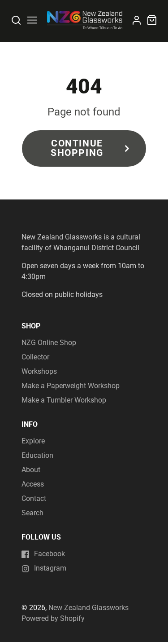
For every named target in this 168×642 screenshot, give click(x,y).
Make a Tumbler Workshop (64, 400)
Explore (33, 441)
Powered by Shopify (53, 618)
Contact (34, 498)
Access (33, 484)
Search (32, 513)
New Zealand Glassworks (88, 607)
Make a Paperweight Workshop (71, 385)
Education (37, 455)
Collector (35, 357)
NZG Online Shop (49, 342)
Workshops (39, 371)
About (31, 469)
